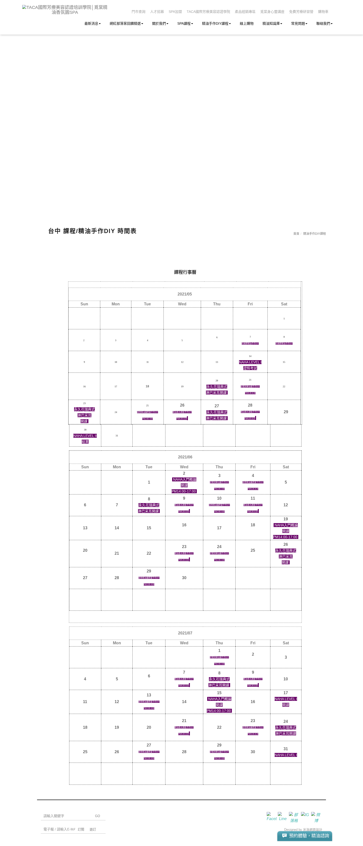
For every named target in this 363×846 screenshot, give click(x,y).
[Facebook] (272, 817)
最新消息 (91, 23)
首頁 (296, 234)
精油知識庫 (271, 23)
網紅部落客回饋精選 (125, 23)
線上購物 (247, 23)
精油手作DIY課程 (215, 23)
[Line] (283, 817)
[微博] (316, 817)
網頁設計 (315, 829)
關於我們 (159, 23)
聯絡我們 (323, 23)
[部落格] (294, 817)
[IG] (305, 817)
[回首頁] (64, 10)
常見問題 (298, 23)
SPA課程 (184, 23)
